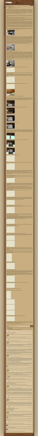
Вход (32, 0)
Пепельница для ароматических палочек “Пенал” (14, 326)
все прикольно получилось (22, 323)
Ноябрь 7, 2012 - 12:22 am (30, 422)
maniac (8, 366)
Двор (11, 8)
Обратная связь (7, 4)
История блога (17, 4)
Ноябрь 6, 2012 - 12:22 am (30, 381)
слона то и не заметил (11, 374)
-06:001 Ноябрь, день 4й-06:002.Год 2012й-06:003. (11, 6)
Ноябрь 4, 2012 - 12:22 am (30, 331)
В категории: (10, 8)
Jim (9, 335)
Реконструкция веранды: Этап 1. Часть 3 (14, 7)
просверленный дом (19, 351)
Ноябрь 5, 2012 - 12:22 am (30, 343)
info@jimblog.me (8, 2)
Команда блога (12, 4)
